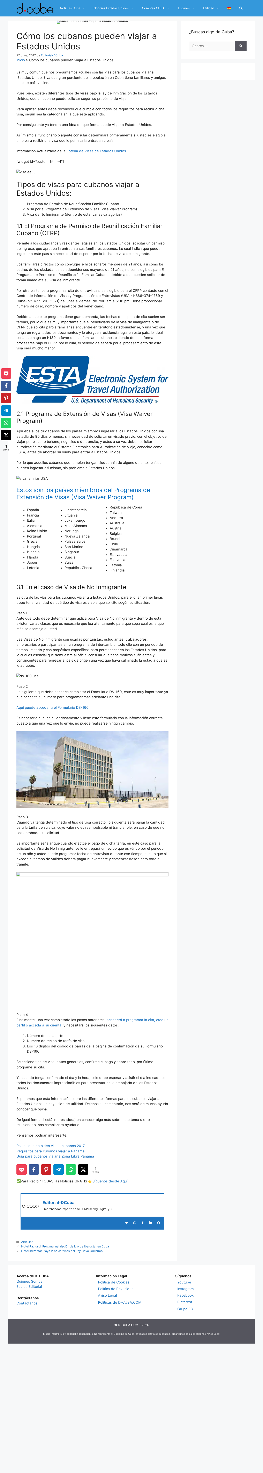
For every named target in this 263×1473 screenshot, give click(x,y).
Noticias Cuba (70, 8)
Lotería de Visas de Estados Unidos (96, 151)
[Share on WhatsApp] (71, 1169)
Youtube (184, 1282)
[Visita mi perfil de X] (127, 1223)
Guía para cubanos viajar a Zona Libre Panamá (55, 1156)
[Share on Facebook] (34, 1169)
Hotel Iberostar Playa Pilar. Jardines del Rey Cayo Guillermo (62, 1251)
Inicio (20, 60)
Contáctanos (26, 1303)
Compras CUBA (153, 8)
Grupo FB (185, 1309)
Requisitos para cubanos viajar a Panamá (50, 1151)
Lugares (184, 8)
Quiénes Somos (29, 1281)
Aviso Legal (107, 1295)
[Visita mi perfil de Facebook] (143, 1223)
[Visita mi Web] (159, 1223)
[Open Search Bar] (241, 8)
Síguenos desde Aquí (110, 1181)
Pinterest (184, 1302)
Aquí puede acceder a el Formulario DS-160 (52, 707)
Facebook (185, 1295)
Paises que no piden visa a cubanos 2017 (50, 1146)
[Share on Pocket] (21, 1169)
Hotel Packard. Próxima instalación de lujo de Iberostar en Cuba (65, 1246)
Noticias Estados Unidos (111, 8)
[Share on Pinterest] (46, 1169)
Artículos (27, 1242)
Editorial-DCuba (59, 1202)
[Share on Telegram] (58, 1169)
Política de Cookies (113, 1282)
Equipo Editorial (29, 1287)
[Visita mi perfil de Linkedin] (151, 1223)
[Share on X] (83, 1169)
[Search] (241, 46)
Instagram (185, 1289)
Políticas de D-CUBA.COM (119, 1302)
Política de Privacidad (116, 1289)
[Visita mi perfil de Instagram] (135, 1223)
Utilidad (208, 8)
